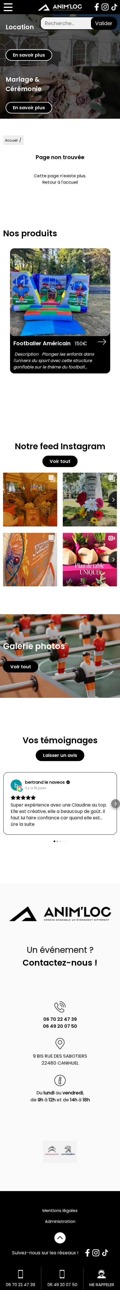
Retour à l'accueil (60, 182)
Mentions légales (60, 1210)
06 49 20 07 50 (60, 1026)
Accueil (11, 140)
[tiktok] (114, 7)
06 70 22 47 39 (60, 1019)
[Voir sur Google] (16, 785)
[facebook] (97, 7)
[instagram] (105, 7)
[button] (4, 803)
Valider (103, 23)
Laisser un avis (60, 755)
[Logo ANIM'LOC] (60, 7)
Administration (60, 1221)
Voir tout (60, 461)
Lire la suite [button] (23, 824)
